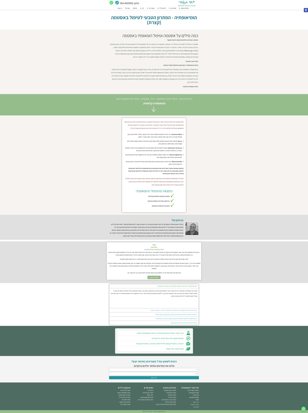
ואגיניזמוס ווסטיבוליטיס (146, 397)
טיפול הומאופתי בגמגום (123, 393)
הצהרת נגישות (195, 404)
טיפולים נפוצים (185, 8)
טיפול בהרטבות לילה (124, 397)
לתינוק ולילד (162, 8)
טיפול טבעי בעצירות (170, 402)
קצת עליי (127, 8)
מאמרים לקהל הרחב (193, 390)
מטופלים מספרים (194, 397)
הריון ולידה (150, 390)
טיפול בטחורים (172, 395)
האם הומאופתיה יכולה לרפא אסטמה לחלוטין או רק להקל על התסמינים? (177, 286)
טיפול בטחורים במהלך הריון (145, 400)
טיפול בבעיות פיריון (148, 393)
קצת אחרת (196, 395)
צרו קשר (120, 8)
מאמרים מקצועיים (194, 393)
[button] (306, 10)
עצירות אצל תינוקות (124, 402)
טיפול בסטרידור (126, 400)
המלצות (135, 8)
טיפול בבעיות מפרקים (170, 390)
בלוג (143, 8)
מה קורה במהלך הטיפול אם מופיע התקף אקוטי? (183, 323)
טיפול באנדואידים (125, 390)
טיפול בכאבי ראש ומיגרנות (168, 400)
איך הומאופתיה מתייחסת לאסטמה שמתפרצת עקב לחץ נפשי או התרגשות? (176, 319)
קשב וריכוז (151, 8)
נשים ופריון (173, 8)
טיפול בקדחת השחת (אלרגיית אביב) (166, 404)
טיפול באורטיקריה (171, 393)
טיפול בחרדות (172, 397)
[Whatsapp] (303, 409)
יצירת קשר (196, 402)
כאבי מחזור (150, 395)
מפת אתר (196, 407)
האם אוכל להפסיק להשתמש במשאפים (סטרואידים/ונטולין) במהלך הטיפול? (176, 314)
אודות (197, 400)
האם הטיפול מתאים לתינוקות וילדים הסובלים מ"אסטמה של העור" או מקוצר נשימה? (174, 310)
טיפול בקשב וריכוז (125, 404)
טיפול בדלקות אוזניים (124, 395)
